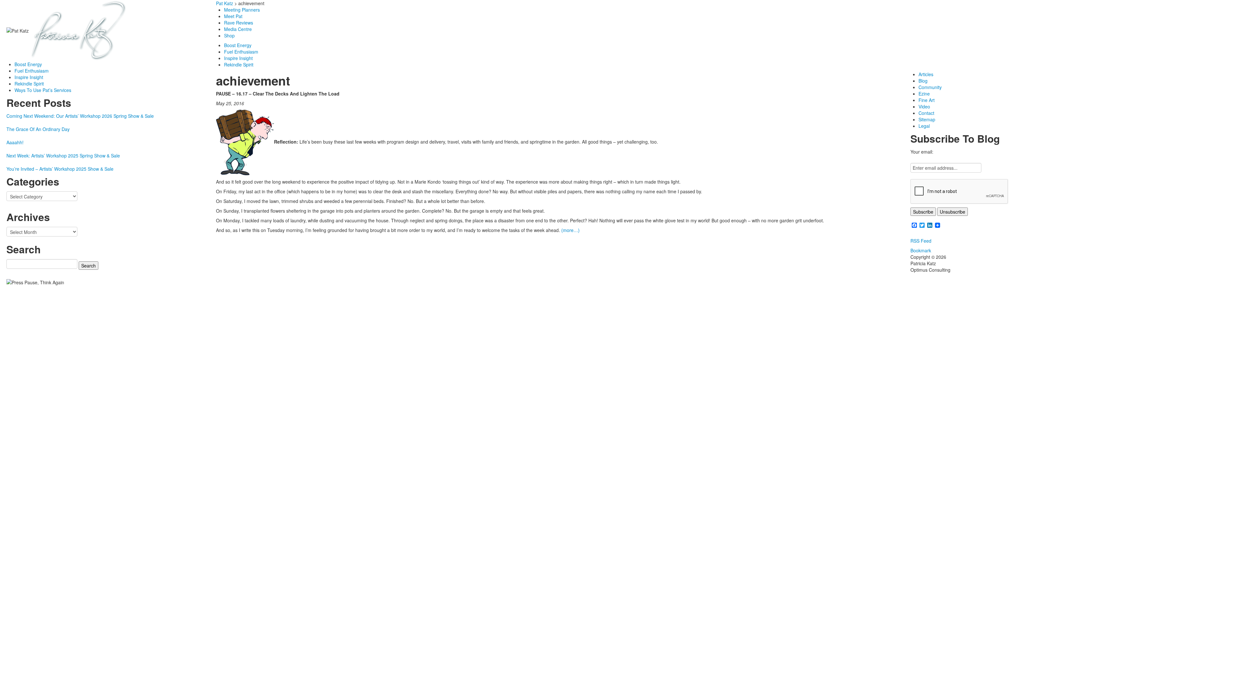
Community (930, 87)
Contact (926, 113)
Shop (230, 35)
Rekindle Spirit (29, 83)
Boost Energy (28, 64)
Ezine (924, 93)
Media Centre (238, 29)
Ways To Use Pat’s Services (43, 90)
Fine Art (927, 100)
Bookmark (920, 250)
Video (924, 106)
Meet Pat (233, 16)
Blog (923, 80)
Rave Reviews (238, 22)
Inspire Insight (29, 77)
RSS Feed (920, 240)
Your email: (921, 151)
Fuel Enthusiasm (32, 70)
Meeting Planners (242, 9)
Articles (926, 74)
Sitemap (927, 119)
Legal (924, 126)
